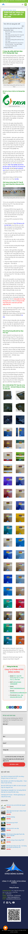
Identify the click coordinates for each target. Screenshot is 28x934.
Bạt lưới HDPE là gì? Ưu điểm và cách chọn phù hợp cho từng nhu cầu (13, 786)
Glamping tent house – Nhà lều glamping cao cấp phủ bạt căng (13, 795)
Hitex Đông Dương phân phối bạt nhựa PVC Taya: (14, 40)
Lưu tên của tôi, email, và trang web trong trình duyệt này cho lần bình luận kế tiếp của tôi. (13, 759)
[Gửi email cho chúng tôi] (7, 903)
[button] (22, 4)
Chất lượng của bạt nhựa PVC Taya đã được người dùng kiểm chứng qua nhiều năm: (14, 36)
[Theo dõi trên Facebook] (4, 903)
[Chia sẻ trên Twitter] (12, 707)
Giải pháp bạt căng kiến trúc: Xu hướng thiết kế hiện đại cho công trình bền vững (13, 791)
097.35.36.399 (13, 684)
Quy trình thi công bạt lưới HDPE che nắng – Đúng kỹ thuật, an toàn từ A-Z (13, 777)
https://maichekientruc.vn (13, 897)
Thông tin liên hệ (8, 47)
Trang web (5, 749)
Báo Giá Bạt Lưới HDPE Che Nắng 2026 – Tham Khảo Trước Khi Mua (14, 782)
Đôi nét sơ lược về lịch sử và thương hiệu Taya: (13, 32)
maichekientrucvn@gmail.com (13, 898)
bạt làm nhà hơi (7, 166)
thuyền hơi (15, 166)
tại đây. (17, 179)
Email (4, 743)
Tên (4, 736)
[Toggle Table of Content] (22, 26)
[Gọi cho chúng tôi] (10, 903)
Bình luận (5, 724)
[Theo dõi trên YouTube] (13, 903)
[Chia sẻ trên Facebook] (10, 707)
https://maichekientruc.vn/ (17, 688)
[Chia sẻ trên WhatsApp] (7, 707)
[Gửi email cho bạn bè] (15, 707)
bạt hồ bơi (20, 164)
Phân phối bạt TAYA (7, 10)
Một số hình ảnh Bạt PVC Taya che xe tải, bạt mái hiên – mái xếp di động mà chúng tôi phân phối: (14, 44)
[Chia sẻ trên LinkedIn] (20, 707)
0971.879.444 (17, 682)
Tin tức (14, 10)
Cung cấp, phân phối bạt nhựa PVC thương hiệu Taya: (13, 29)
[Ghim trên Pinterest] (18, 707)
